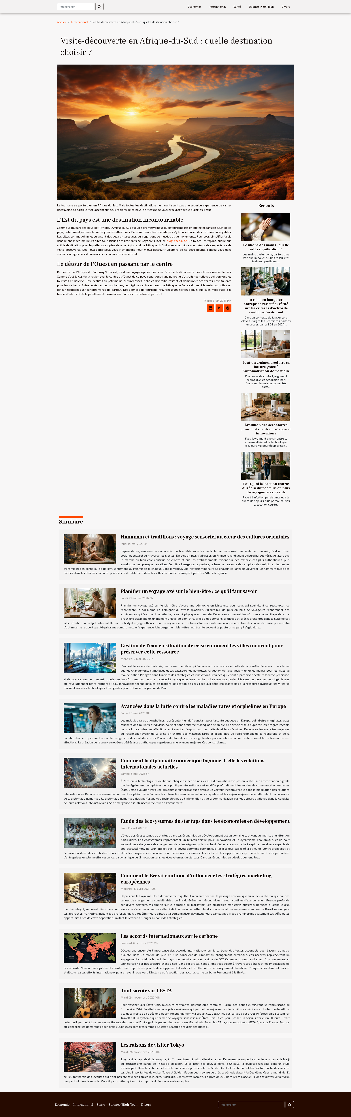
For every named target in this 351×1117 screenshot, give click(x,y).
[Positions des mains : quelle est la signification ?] (265, 227)
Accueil (62, 22)
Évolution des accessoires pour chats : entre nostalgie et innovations (266, 429)
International (217, 6)
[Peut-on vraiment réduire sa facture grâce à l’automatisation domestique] (265, 344)
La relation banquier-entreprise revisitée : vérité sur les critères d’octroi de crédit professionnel (266, 305)
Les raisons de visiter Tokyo (152, 1045)
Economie (194, 6)
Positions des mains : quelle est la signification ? (266, 247)
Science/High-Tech (261, 6)
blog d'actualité (177, 240)
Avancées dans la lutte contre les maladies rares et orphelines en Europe (203, 706)
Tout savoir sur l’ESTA (146, 990)
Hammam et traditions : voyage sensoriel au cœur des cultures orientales (205, 537)
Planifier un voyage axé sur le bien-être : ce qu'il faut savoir (189, 591)
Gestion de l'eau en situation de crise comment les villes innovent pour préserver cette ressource (202, 648)
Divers (286, 6)
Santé (237, 6)
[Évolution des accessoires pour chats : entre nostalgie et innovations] (265, 407)
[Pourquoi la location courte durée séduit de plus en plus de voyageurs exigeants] (265, 466)
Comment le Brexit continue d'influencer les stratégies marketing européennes (196, 878)
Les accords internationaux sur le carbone (169, 936)
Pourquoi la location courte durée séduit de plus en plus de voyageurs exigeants (266, 488)
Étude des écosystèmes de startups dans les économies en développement (205, 821)
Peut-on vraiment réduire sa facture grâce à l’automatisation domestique (266, 366)
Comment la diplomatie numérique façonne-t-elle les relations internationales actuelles (192, 763)
